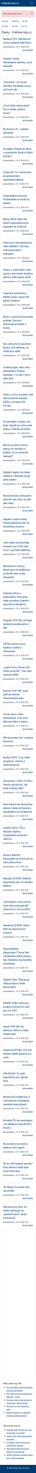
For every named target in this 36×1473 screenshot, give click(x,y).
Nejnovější (5, 21)
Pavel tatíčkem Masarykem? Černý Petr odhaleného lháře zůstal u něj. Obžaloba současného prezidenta (17, 956)
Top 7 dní (24, 26)
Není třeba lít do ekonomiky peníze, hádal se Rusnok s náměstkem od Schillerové (18, 808)
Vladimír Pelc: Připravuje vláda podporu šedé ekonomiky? (16, 983)
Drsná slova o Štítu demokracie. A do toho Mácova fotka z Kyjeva (15, 718)
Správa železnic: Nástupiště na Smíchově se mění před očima (18, 858)
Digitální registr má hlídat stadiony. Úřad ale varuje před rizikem (16, 476)
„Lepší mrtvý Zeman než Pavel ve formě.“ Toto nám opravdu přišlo (17, 671)
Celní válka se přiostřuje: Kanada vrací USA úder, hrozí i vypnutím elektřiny (16, 546)
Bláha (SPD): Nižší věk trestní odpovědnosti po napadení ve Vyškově (16, 223)
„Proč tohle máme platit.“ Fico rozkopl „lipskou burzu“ (16, 109)
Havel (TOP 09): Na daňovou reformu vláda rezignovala (15, 1030)
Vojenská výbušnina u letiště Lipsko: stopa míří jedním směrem (16, 297)
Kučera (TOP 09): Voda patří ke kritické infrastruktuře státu (15, 694)
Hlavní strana (18, 1468)
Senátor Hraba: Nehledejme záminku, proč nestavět (17, 62)
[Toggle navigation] (32, 3)
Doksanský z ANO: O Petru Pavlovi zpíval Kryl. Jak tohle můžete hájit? (17, 784)
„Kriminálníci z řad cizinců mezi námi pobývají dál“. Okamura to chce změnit (17, 905)
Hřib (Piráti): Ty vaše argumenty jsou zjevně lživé (15, 1077)
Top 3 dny (15, 26)
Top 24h (24, 21)
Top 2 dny (5, 26)
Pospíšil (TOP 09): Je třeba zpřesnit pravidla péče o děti (17, 624)
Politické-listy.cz (10, 3)
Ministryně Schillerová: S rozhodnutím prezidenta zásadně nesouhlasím (16, 1100)
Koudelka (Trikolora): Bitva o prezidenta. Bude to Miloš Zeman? (18, 152)
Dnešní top (15, 21)
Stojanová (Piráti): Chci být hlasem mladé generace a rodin (17, 1053)
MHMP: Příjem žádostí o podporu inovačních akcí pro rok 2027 (16, 1006)
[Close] (32, 13)
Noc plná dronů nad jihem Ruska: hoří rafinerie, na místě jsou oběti (17, 347)
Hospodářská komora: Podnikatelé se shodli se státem (16, 199)
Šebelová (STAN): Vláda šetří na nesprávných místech (16, 929)
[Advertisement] (18, 1304)
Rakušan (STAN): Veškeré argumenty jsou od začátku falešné (18, 882)
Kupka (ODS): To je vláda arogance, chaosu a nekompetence (16, 761)
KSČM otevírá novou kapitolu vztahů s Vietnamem (14, 647)
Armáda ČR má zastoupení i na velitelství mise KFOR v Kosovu (17, 1124)
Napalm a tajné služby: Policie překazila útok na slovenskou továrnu (16, 523)
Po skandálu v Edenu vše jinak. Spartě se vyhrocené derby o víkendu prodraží (17, 425)
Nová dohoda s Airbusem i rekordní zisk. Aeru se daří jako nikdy (17, 499)
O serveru (26, 1468)
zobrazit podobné (27, 50)
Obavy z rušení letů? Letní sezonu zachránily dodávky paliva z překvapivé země (18, 273)
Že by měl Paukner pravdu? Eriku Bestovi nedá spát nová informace (18, 1167)
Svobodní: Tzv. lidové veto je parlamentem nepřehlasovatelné (17, 176)
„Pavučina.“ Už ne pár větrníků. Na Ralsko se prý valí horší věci (17, 86)
